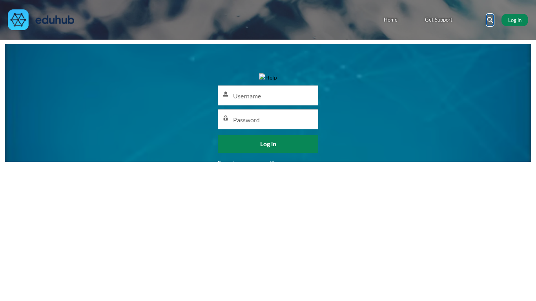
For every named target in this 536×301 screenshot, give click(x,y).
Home (390, 19)
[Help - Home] (41, 19)
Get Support (438, 19)
